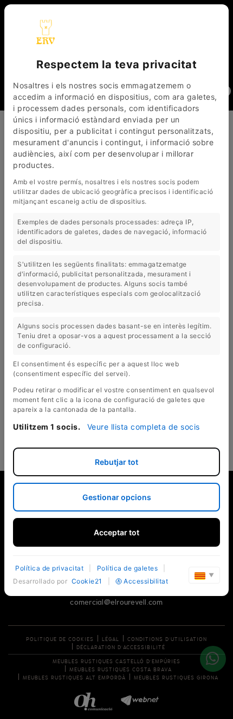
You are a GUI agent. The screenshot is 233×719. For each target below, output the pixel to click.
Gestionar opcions (116, 497)
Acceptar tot (116, 532)
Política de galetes (127, 568)
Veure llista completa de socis (143, 426)
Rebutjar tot (116, 462)
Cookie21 (87, 581)
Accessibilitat (146, 581)
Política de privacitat (49, 568)
